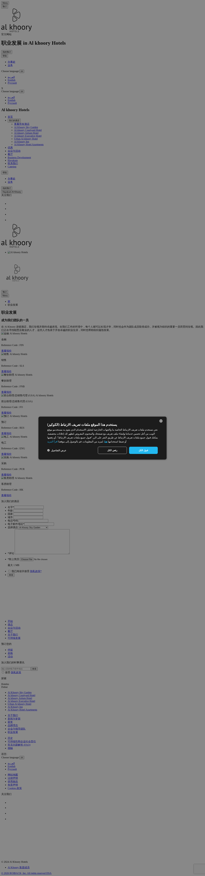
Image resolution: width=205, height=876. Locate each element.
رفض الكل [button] (112, 450)
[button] (56, 450)
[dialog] (102, 437)
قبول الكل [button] (143, 450)
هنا (105, 441)
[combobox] (161, 420)
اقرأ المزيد (52, 441)
